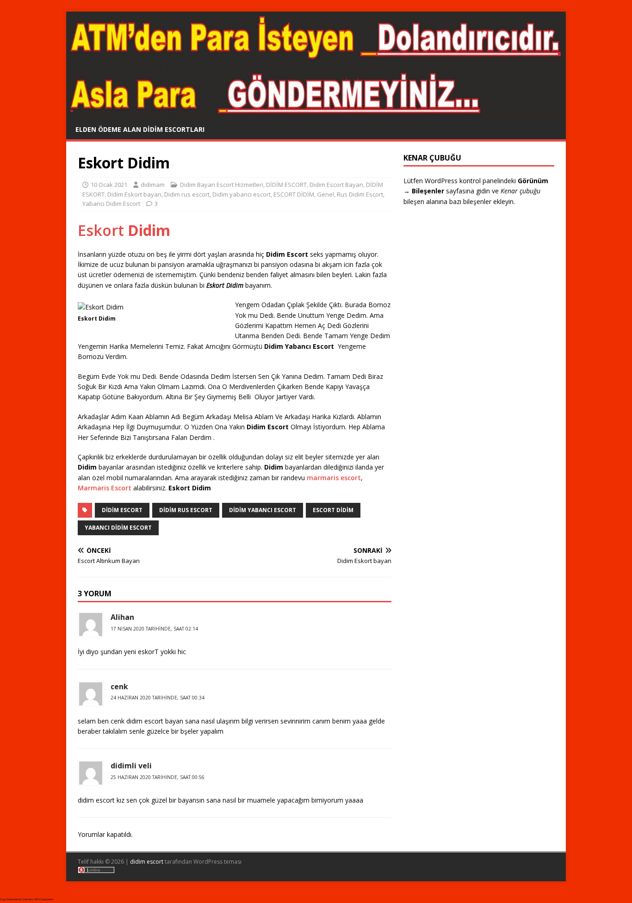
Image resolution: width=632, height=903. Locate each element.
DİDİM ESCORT (286, 184)
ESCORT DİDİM (293, 194)
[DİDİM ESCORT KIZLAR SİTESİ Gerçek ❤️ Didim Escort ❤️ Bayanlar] (316, 114)
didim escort (146, 862)
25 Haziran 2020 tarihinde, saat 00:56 (157, 777)
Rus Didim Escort (360, 194)
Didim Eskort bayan (134, 194)
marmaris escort (334, 477)
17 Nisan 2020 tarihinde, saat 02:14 (154, 628)
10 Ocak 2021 (109, 184)
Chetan (27, 899)
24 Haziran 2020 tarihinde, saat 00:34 (157, 697)
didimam (153, 184)
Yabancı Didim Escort (111, 203)
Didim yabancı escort (241, 194)
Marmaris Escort (104, 487)
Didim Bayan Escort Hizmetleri (221, 184)
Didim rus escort (187, 194)
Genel (325, 194)
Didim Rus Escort (185, 510)
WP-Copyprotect (44, 899)
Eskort (124, 230)
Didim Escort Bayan (336, 184)
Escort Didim (333, 510)
